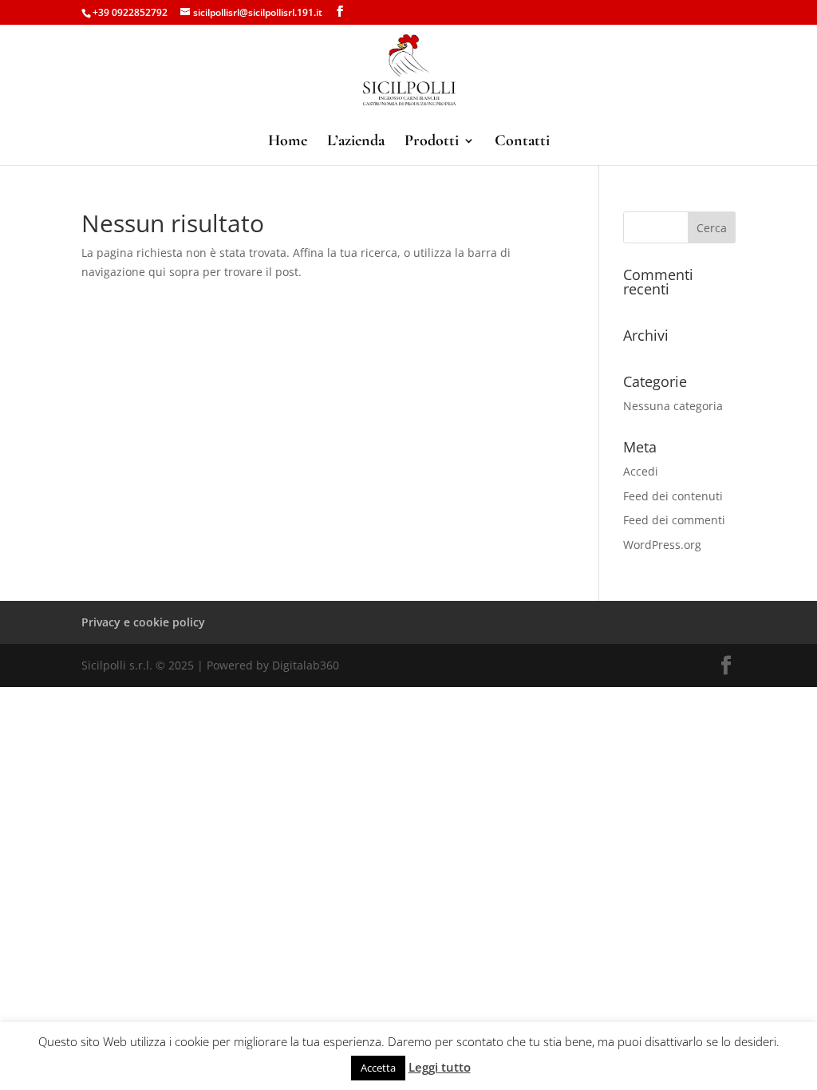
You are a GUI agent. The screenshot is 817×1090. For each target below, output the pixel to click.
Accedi (640, 471)
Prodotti (432, 142)
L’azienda (356, 142)
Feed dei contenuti (673, 496)
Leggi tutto (439, 1067)
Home (287, 142)
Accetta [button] (378, 1067)
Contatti (522, 142)
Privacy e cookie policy (143, 622)
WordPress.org (662, 544)
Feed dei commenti (674, 519)
